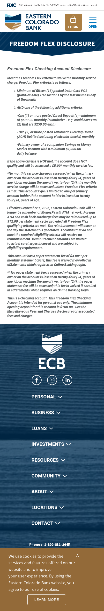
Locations (44, 507)
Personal (43, 396)
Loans (39, 428)
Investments (47, 444)
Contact (42, 523)
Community (45, 475)
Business (42, 412)
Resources (45, 460)
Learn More (46, 600)
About (39, 491)
